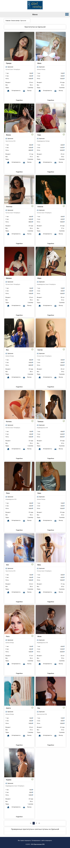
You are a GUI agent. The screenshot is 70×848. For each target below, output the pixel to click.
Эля (7, 565)
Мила (39, 63)
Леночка (9, 206)
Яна (7, 350)
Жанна (8, 135)
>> (39, 823)
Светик (40, 350)
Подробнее (19, 100)
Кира (39, 135)
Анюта (8, 708)
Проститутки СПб (39, 844)
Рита (7, 636)
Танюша (40, 421)
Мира (39, 278)
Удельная (10, 67)
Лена (8, 493)
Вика (39, 565)
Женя (39, 636)
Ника (39, 493)
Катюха (9, 421)
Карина (8, 780)
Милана (9, 278)
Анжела (40, 206)
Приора (8, 63)
